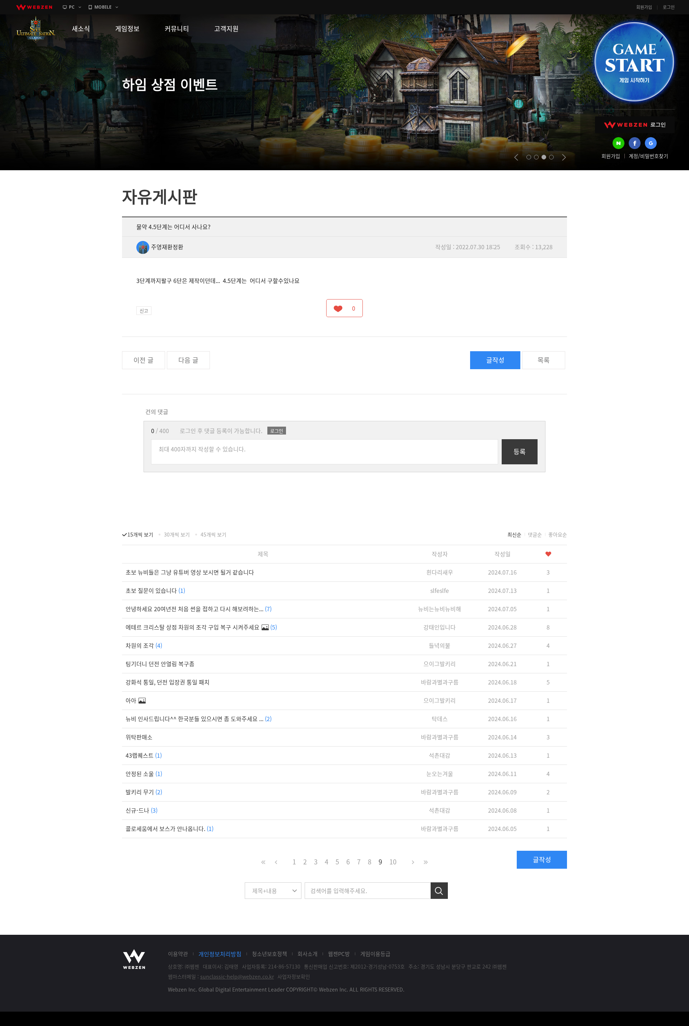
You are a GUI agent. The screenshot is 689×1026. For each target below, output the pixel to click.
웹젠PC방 (339, 954)
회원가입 (644, 7)
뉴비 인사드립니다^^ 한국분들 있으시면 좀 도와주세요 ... (199, 718)
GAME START (634, 62)
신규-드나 (142, 810)
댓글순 (535, 534)
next (564, 157)
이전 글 (143, 360)
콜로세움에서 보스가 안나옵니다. (170, 828)
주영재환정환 (167, 246)
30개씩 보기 (177, 534)
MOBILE (103, 7)
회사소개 (307, 954)
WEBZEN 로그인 (635, 124)
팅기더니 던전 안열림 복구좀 (160, 663)
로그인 (669, 7)
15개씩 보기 (140, 534)
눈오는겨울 (439, 773)
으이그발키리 (439, 663)
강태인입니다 (439, 627)
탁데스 (440, 718)
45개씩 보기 (213, 534)
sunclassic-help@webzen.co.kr (237, 976)
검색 (439, 890)
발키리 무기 (144, 792)
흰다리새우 (439, 572)
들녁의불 (439, 645)
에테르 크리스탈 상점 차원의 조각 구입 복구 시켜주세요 (201, 627)
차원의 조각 (144, 645)
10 (393, 862)
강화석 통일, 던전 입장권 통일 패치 (168, 682)
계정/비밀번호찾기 (648, 156)
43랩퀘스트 (144, 755)
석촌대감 (439, 755)
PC (72, 7)
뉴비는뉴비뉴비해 (439, 608)
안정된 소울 (144, 773)
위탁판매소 (139, 737)
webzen (34, 7)
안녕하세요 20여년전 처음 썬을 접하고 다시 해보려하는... (199, 608)
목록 (544, 360)
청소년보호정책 (269, 954)
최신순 (514, 534)
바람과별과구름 (440, 682)
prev (516, 157)
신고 (144, 310)
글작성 (495, 360)
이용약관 (178, 954)
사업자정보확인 (293, 976)
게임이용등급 (375, 954)
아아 (132, 700)
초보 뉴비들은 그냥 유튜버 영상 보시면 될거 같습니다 (190, 572)
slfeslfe (439, 590)
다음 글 (188, 360)
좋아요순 (557, 534)
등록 (520, 451)
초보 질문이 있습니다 (155, 590)
